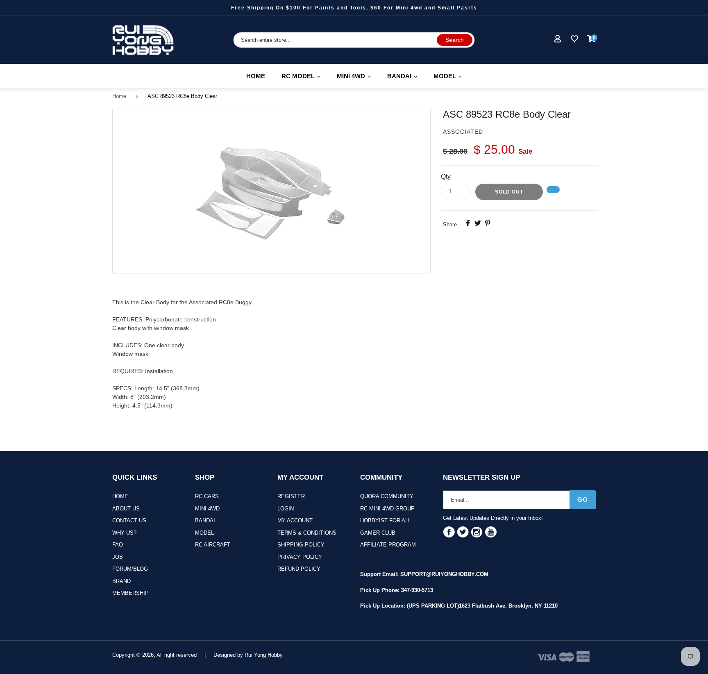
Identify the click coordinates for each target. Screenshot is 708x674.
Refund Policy (298, 569)
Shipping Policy (300, 545)
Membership (130, 593)
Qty (446, 176)
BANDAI (405, 76)
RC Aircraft (212, 545)
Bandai (205, 520)
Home (255, 76)
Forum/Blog (130, 569)
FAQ (117, 545)
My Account (295, 520)
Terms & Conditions (306, 533)
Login (285, 509)
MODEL (451, 76)
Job (117, 557)
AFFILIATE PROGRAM (388, 545)
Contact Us (129, 520)
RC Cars (207, 496)
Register (291, 496)
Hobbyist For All (385, 520)
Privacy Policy (299, 557)
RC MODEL (304, 76)
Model (204, 533)
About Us (126, 509)
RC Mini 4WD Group (387, 509)
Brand (121, 581)
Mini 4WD (207, 509)
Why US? (124, 533)
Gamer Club (377, 533)
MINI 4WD (357, 76)
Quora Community (386, 496)
